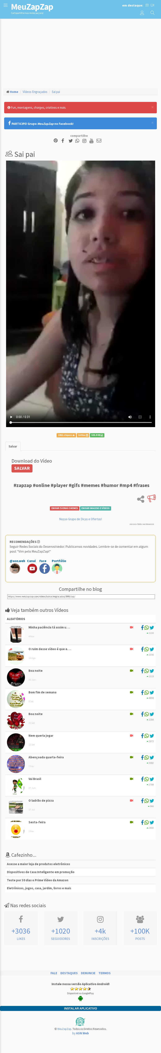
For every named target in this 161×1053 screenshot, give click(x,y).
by (80, 1033)
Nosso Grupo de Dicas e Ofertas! (80, 519)
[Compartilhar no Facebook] (64, 141)
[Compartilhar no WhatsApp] (78, 141)
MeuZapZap (64, 1029)
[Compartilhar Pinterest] (56, 141)
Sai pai (56, 92)
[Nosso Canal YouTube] (92, 141)
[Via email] (99, 141)
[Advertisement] (80, 52)
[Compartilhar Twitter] (72, 141)
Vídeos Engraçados (35, 92)
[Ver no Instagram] (85, 141)
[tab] (13, 446)
